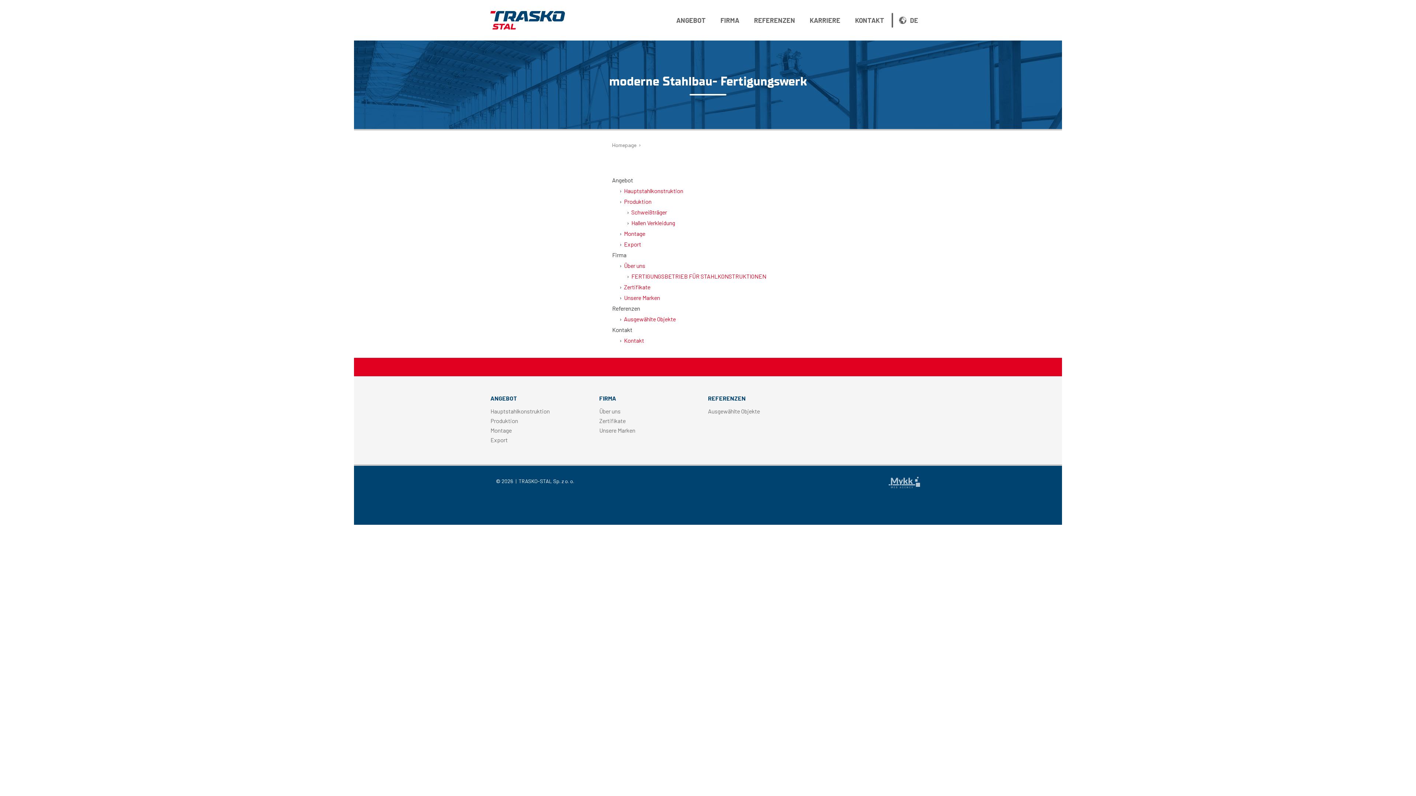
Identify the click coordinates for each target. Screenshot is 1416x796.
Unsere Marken (642, 297)
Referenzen (774, 20)
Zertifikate (637, 286)
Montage (634, 233)
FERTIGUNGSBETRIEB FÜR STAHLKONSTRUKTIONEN (698, 276)
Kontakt (869, 20)
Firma (730, 20)
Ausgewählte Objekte (650, 318)
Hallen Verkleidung (653, 222)
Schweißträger (649, 212)
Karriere (825, 20)
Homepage (624, 145)
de (914, 20)
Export (632, 244)
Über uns (634, 265)
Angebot (691, 20)
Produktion (638, 201)
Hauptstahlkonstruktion (653, 190)
